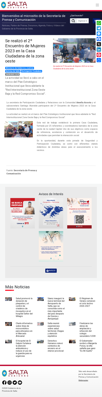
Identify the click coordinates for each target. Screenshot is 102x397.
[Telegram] (98, 28)
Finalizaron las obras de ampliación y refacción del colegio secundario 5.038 (87, 329)
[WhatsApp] (98, 23)
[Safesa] (51, 246)
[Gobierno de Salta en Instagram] (9, 382)
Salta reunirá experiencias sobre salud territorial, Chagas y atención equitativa (56, 329)
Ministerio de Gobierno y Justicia (19, 68)
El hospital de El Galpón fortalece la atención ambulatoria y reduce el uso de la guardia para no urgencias (24, 348)
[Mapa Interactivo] (51, 213)
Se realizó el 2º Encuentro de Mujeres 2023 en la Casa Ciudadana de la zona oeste (25, 51)
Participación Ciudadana (31, 71)
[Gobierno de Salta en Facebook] (4, 382)
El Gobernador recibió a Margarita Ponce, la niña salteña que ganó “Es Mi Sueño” (88, 346)
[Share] (98, 60)
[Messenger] (98, 33)
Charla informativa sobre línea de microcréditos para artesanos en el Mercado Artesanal (24, 329)
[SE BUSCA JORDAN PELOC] (22, 213)
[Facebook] (98, 39)
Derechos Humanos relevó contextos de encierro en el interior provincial (56, 346)
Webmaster (83, 380)
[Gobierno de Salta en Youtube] (20, 382)
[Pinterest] (98, 54)
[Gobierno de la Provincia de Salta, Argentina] (14, 5)
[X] (98, 44)
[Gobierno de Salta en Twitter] (15, 382)
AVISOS (52, 271)
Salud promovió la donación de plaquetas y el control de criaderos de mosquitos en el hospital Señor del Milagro (24, 307)
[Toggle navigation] (97, 5)
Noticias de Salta (13, 71)
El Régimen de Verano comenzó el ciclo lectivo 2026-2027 (87, 302)
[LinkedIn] (98, 49)
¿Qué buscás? (76, 15)
